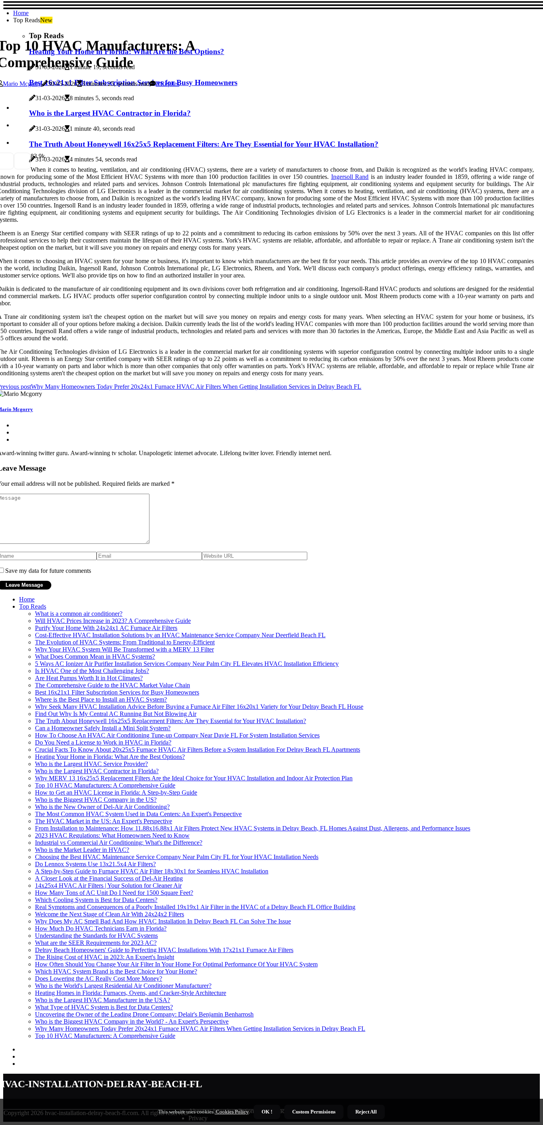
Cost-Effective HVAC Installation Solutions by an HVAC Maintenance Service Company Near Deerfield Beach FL (180, 635)
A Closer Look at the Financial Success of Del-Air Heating (109, 878)
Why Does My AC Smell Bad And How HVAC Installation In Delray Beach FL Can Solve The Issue (163, 921)
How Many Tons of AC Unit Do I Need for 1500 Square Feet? (114, 892)
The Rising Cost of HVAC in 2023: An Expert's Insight (104, 957)
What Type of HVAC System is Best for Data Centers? (104, 1007)
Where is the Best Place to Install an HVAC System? (101, 699)
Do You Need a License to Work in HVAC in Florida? (103, 742)
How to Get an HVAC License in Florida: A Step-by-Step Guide (116, 792)
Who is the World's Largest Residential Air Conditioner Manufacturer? (123, 985)
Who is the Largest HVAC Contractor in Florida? (97, 771)
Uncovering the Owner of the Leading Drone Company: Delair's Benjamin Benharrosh (144, 1014)
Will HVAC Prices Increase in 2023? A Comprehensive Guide (113, 620)
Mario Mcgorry (22, 83)
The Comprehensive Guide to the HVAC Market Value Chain (112, 685)
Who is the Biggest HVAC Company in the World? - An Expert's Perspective (132, 1021)
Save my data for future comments (48, 570)
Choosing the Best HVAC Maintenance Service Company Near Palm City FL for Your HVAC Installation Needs (176, 856)
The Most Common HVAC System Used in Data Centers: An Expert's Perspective (138, 814)
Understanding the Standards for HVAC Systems (96, 935)
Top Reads (32, 606)
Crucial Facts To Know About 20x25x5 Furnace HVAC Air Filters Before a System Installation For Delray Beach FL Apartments (197, 749)
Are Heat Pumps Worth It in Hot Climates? (89, 678)
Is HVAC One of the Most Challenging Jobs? (92, 670)
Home (21, 13)
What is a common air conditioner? (78, 613)
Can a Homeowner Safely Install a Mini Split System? (103, 728)
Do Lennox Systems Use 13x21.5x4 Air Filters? (95, 864)
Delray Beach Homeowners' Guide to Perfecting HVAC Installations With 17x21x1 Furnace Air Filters (164, 950)
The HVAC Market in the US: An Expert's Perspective (103, 821)
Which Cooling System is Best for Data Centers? (96, 899)
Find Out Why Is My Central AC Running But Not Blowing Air (115, 713)
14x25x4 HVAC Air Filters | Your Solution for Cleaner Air (108, 885)
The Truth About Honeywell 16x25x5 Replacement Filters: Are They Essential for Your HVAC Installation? (170, 721)
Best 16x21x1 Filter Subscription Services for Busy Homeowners (117, 692)
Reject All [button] (366, 1112)
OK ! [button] (267, 1112)
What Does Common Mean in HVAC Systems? (95, 656)
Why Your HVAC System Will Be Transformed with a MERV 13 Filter (124, 649)
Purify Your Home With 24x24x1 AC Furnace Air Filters (106, 628)
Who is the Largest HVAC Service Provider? (91, 763)
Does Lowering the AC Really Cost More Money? (98, 978)
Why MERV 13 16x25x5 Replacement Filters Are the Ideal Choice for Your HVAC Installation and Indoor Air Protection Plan (194, 778)
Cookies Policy (231, 1112)
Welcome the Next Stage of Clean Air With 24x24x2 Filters (109, 914)
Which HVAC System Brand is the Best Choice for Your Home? (116, 971)
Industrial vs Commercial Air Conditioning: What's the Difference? (118, 842)
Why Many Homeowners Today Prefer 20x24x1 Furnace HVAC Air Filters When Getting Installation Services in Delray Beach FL (200, 1028)
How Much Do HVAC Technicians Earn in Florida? (101, 928)
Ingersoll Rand (350, 176)
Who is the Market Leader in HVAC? (82, 849)
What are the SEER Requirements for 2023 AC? (96, 942)
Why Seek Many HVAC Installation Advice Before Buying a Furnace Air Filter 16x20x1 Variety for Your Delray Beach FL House (199, 706)
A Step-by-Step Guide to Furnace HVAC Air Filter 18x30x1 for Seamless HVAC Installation (151, 871)
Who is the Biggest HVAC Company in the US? (96, 799)
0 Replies (167, 83)
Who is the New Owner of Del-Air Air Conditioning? (102, 806)
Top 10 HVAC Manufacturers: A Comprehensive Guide (105, 785)
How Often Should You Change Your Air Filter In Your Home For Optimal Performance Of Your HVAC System (176, 964)
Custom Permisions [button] (313, 1112)
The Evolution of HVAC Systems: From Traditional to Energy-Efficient (125, 642)
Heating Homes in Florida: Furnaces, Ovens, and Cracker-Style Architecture (130, 992)
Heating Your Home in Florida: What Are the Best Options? (110, 756)
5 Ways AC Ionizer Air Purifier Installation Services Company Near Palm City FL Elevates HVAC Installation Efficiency (187, 663)
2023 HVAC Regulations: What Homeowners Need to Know (112, 835)
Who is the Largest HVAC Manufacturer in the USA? (102, 1000)
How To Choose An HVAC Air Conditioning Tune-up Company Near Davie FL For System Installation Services (177, 735)
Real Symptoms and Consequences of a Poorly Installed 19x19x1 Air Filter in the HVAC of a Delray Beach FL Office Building (195, 907)
